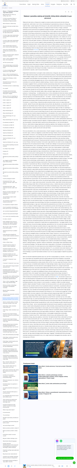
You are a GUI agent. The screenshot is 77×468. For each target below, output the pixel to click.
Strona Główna (23, 4)
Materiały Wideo (35, 4)
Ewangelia (53, 4)
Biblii (57, 276)
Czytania (47, 4)
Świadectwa (59, 4)
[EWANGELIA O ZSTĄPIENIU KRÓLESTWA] (5, 4)
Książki (29, 4)
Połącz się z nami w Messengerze (65, 458)
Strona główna (4, 7)
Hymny (42, 4)
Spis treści (26, 11)
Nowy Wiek (65, 4)
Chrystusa (36, 49)
